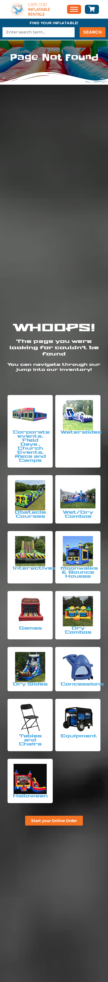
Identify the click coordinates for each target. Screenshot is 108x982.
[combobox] (39, 32)
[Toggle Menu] (74, 9)
